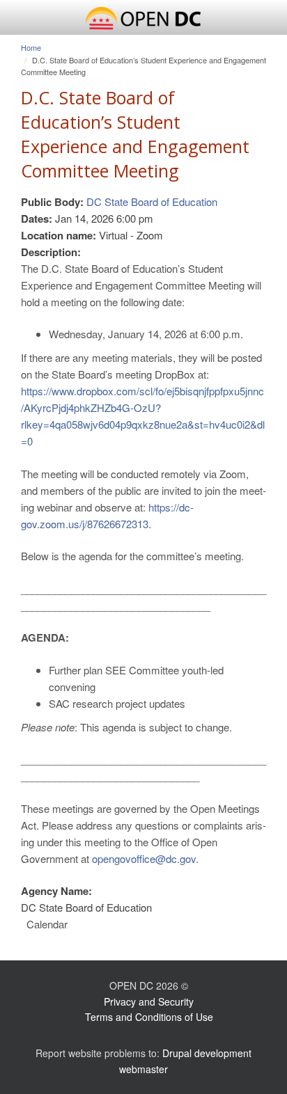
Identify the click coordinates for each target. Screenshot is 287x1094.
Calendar (47, 924)
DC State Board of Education (151, 201)
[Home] (143, 19)
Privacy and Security (149, 1001)
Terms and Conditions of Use (149, 1017)
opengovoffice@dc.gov (144, 858)
